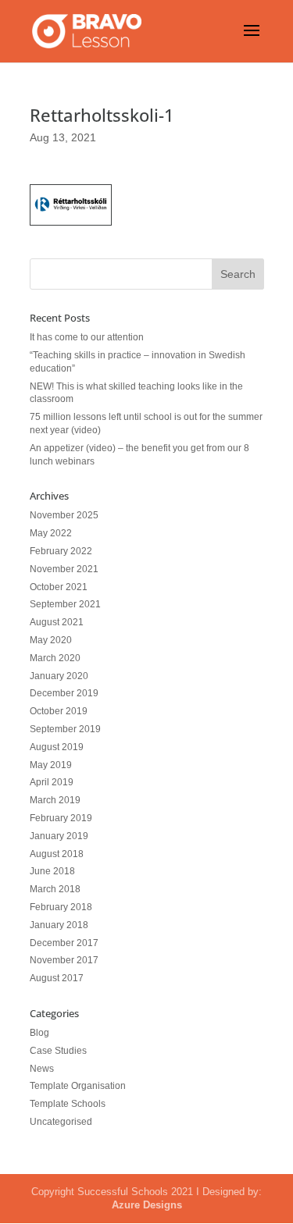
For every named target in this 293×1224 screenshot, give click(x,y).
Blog (39, 1032)
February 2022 (61, 551)
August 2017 (57, 978)
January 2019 (59, 836)
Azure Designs (147, 1205)
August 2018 (57, 854)
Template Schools (67, 1103)
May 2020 (51, 640)
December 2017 (64, 943)
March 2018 (55, 889)
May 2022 (51, 533)
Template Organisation (78, 1085)
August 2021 (57, 622)
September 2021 (65, 604)
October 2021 (59, 587)
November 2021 (64, 569)
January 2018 (59, 925)
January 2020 (59, 676)
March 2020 (55, 658)
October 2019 (59, 711)
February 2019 (61, 818)
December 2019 (64, 693)
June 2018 (52, 871)
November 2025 (64, 515)
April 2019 (51, 782)
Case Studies (58, 1050)
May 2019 (51, 765)
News (42, 1068)
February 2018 (61, 907)
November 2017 (64, 960)
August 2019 (57, 747)
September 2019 (65, 729)
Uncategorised (61, 1121)
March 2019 (55, 800)
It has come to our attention (87, 337)
